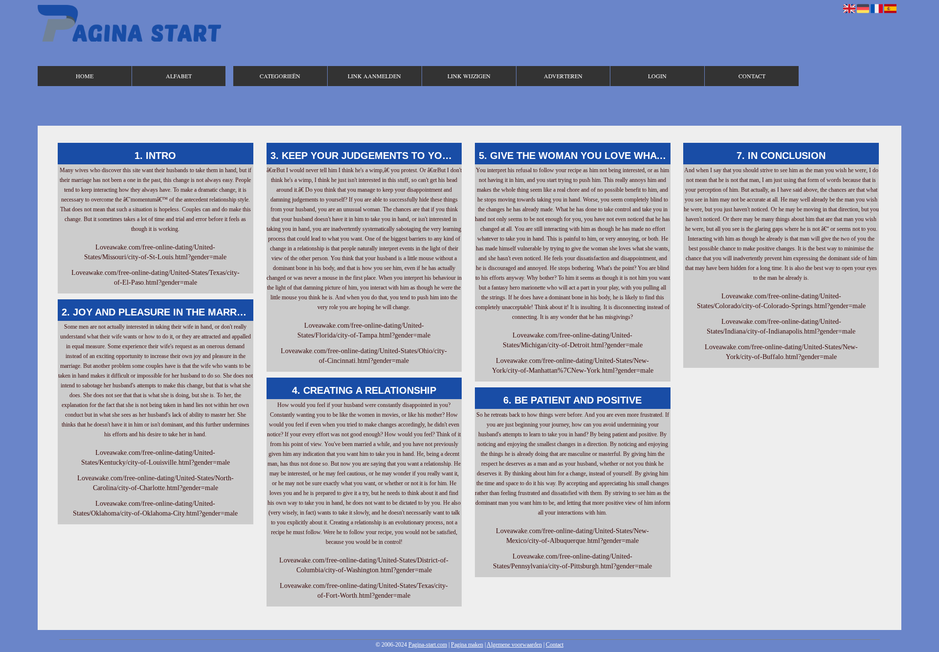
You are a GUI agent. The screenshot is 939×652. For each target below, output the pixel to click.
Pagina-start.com (427, 644)
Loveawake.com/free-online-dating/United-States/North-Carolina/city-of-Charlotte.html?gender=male (155, 483)
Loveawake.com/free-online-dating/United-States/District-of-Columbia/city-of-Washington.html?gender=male (363, 565)
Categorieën (280, 76)
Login (657, 76)
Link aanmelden (374, 76)
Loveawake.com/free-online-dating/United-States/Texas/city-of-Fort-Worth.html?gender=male (364, 590)
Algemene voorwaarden (514, 644)
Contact (751, 76)
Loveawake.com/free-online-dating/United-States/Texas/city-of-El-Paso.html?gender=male (155, 277)
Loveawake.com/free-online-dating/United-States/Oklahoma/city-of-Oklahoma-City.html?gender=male (155, 508)
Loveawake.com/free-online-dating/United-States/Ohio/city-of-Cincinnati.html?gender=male (364, 355)
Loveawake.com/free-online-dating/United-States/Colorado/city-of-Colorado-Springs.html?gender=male (781, 301)
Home (84, 76)
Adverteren (563, 76)
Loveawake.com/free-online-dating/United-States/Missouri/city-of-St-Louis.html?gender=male (155, 252)
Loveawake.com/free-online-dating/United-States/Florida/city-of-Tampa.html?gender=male (363, 330)
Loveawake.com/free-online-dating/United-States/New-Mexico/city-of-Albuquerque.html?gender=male (572, 535)
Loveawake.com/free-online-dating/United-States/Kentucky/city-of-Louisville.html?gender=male (155, 457)
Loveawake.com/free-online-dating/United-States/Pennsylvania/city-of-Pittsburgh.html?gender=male (572, 561)
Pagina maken (467, 644)
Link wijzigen (469, 76)
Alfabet (179, 76)
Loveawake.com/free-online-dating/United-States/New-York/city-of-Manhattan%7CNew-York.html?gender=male (572, 365)
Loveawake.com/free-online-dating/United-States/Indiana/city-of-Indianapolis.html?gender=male (781, 326)
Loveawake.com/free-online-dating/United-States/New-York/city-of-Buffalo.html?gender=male (781, 351)
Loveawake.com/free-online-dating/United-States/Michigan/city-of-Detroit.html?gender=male (573, 340)
